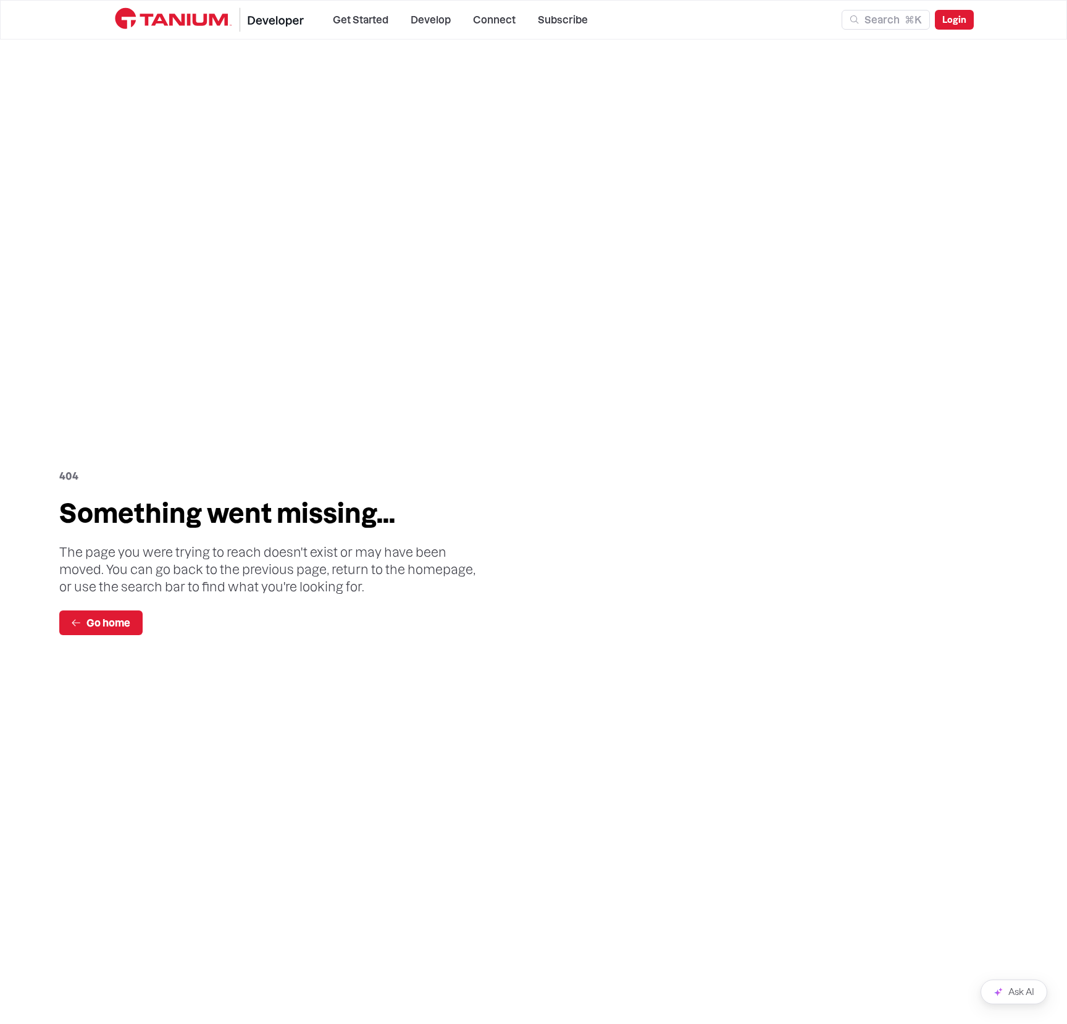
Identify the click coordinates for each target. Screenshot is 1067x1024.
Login (954, 20)
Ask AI (1021, 992)
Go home (108, 622)
